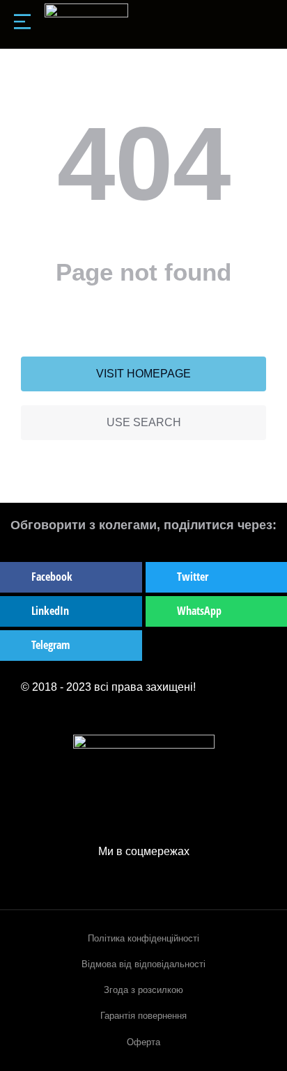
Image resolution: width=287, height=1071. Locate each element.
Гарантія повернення (143, 1015)
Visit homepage (143, 374)
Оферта (143, 1042)
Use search (144, 422)
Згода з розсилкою (143, 990)
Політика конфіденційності (143, 938)
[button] (71, 577)
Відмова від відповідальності (143, 964)
